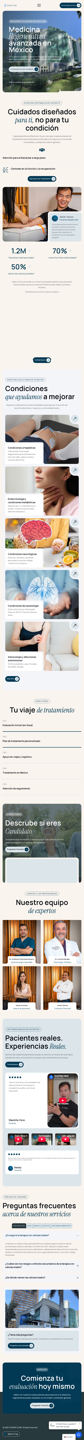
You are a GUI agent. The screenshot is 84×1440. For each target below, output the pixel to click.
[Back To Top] (5, 1434)
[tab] (19, 1225)
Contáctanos (40, 360)
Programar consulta (15, 849)
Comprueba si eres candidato (22, 69)
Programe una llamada (19, 1345)
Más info (10, 678)
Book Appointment (68, 5)
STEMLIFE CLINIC (15, 1427)
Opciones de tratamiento (40, 178)
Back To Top (13, 1434)
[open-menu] (39, 5)
